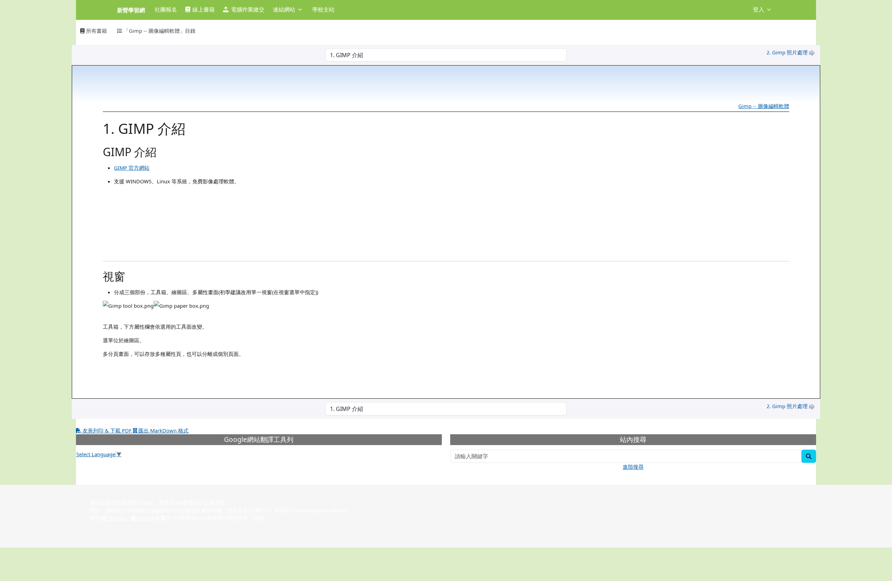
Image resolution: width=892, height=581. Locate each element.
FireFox (144, 517)
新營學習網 (131, 10)
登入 (758, 9)
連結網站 (284, 9)
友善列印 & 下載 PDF (107, 430)
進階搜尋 (633, 466)
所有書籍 (96, 30)
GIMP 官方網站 (131, 167)
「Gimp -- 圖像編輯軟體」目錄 (158, 30)
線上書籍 (203, 9)
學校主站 (323, 9)
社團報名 (166, 9)
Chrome (116, 517)
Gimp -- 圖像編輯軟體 (763, 105)
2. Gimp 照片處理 (787, 52)
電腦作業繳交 (247, 9)
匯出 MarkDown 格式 (163, 430)
